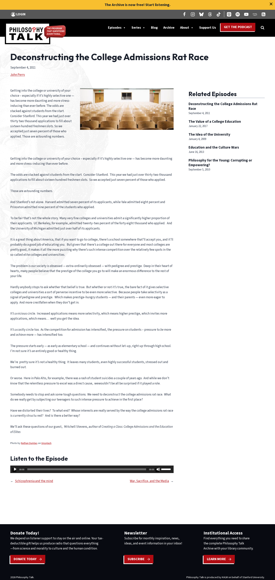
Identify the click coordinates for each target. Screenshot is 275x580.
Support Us (209, 28)
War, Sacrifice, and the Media (149, 481)
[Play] (15, 469)
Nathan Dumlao (29, 443)
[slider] (166, 469)
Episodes (114, 27)
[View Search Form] (262, 27)
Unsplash (46, 443)
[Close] (271, 4)
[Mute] (158, 469)
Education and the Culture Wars (214, 147)
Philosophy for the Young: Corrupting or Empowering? (220, 163)
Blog (154, 27)
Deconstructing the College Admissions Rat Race (223, 106)
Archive (169, 27)
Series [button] (136, 27)
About (184, 27)
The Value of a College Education (215, 121)
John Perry (17, 74)
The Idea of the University (209, 134)
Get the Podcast (238, 27)
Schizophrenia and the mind (34, 481)
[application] (92, 469)
